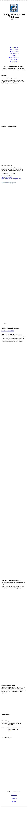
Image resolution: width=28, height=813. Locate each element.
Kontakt (13, 59)
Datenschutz (14, 798)
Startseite (14, 47)
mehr (10, 726)
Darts (14, 55)
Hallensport (14, 57)
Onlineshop (14, 53)
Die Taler (13, 49)
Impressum (14, 62)
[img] (14, 8)
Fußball (13, 51)
